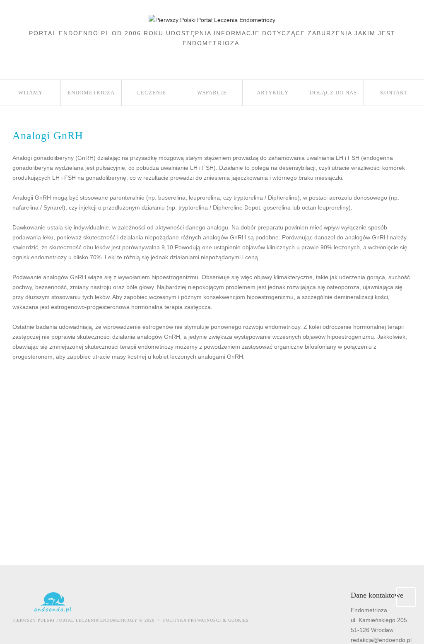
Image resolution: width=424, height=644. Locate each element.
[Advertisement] (207, 456)
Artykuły (273, 92)
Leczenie (151, 92)
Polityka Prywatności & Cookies (206, 620)
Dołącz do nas (333, 92)
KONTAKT (394, 92)
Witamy (30, 92)
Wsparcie (212, 92)
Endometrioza (91, 92)
